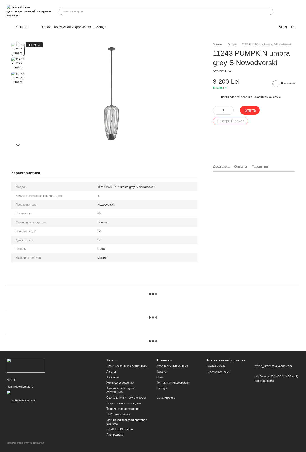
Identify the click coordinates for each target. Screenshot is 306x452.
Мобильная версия (23, 400)
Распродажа (114, 434)
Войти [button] (225, 97)
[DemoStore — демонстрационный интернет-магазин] (26, 365)
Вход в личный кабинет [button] (172, 366)
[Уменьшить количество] (216, 110)
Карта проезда (264, 380)
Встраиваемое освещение (124, 403)
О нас (46, 27)
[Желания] (284, 11)
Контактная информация (72, 27)
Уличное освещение (120, 382)
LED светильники (118, 414)
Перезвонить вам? (218, 372)
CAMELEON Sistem (119, 429)
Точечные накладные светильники (120, 390)
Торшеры (112, 377)
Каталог (161, 371)
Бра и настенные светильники (126, 366)
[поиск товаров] (269, 11)
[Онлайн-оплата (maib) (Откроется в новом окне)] (23, 392)
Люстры (111, 371)
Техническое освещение (122, 408)
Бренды (100, 27)
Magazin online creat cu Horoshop (25, 442)
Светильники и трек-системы (126, 397)
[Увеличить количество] (230, 110)
